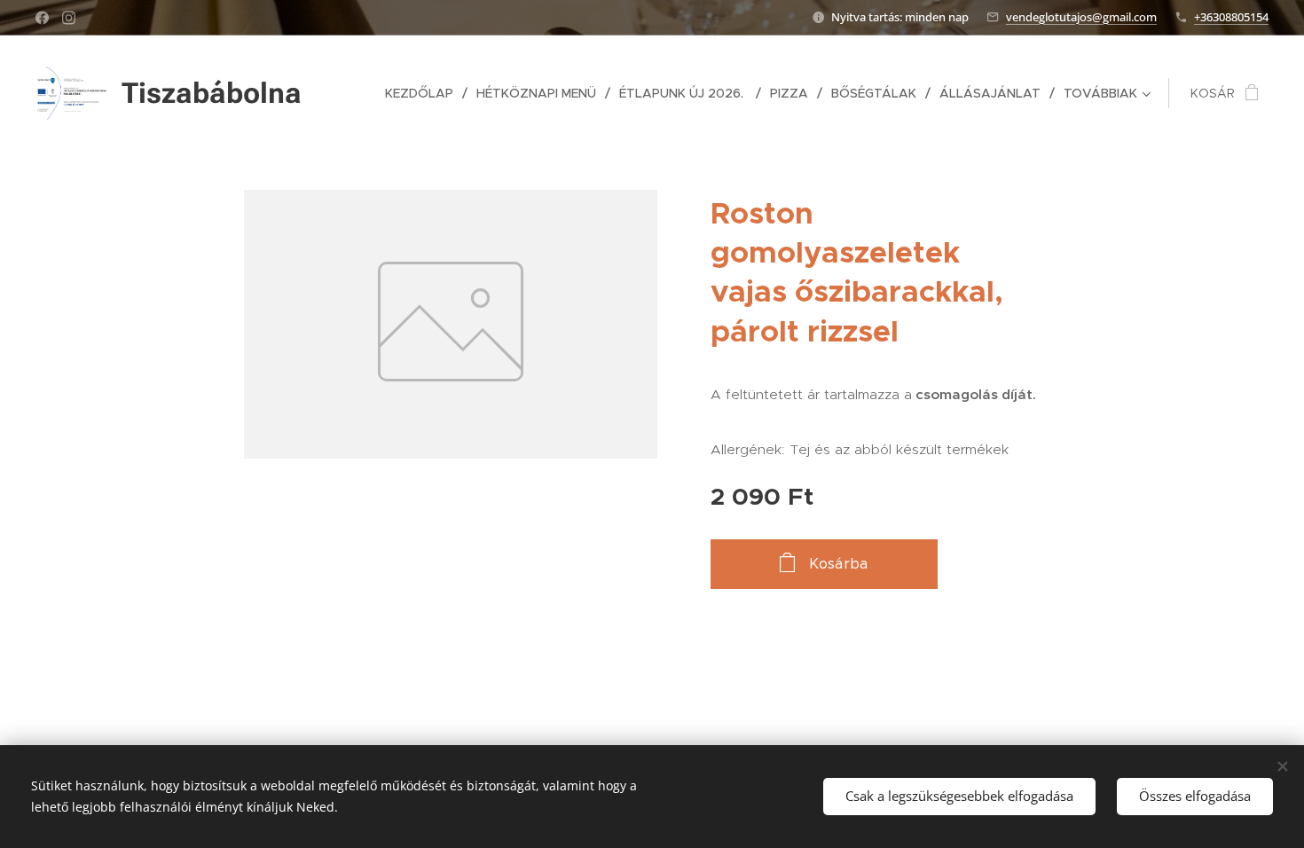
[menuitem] (424, 93)
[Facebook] (42, 18)
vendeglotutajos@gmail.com (1081, 17)
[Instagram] (69, 18)
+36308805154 (1231, 17)
